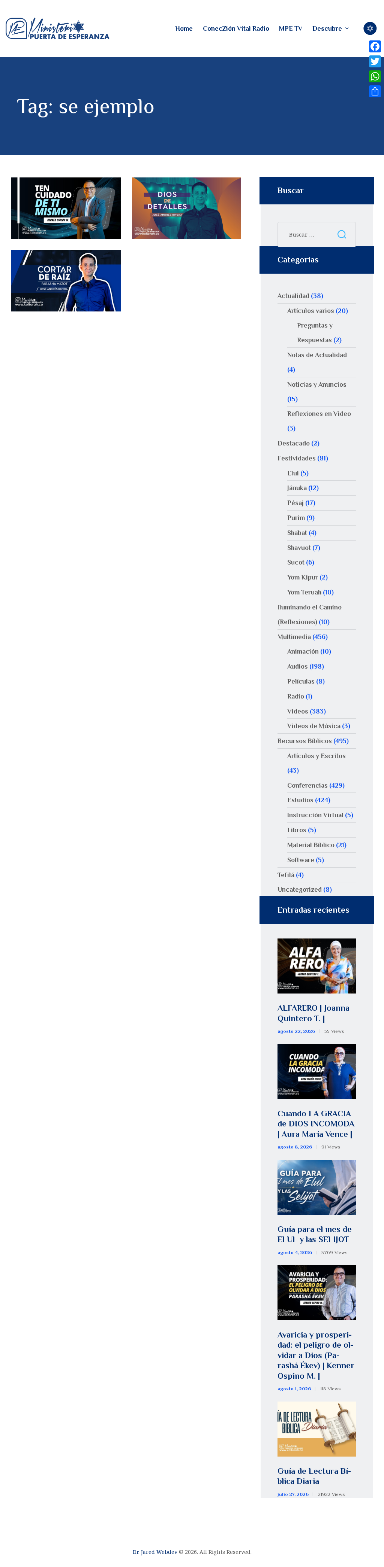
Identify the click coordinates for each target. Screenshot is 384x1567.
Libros (296, 830)
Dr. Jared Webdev (155, 1551)
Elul (293, 473)
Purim (296, 517)
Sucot (295, 562)
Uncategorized (300, 889)
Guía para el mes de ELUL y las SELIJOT (315, 1234)
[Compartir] (375, 91)
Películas (301, 681)
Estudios (300, 800)
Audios (297, 666)
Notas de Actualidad (317, 355)
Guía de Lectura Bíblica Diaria (314, 1476)
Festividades (297, 458)
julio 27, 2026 (293, 1494)
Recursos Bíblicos (305, 741)
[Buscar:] (317, 234)
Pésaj (295, 502)
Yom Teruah (304, 592)
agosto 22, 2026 (296, 1031)
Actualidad (293, 295)
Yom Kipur (302, 577)
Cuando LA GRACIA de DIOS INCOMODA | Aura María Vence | (316, 1124)
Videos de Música (313, 726)
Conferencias (307, 785)
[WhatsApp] (375, 76)
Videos (297, 711)
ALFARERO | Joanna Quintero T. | (314, 1013)
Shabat (297, 532)
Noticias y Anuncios (316, 384)
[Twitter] (375, 61)
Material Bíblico (310, 845)
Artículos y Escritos (316, 756)
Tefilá (286, 875)
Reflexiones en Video (319, 413)
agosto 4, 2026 (295, 1252)
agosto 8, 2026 (295, 1147)
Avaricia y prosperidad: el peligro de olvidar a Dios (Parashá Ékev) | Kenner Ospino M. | (316, 1355)
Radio (295, 696)
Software (300, 860)
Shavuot (299, 547)
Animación (303, 651)
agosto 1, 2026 (294, 1388)
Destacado (294, 443)
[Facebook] (375, 46)
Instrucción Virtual (315, 815)
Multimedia (294, 637)
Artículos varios (310, 310)
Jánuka (297, 488)
